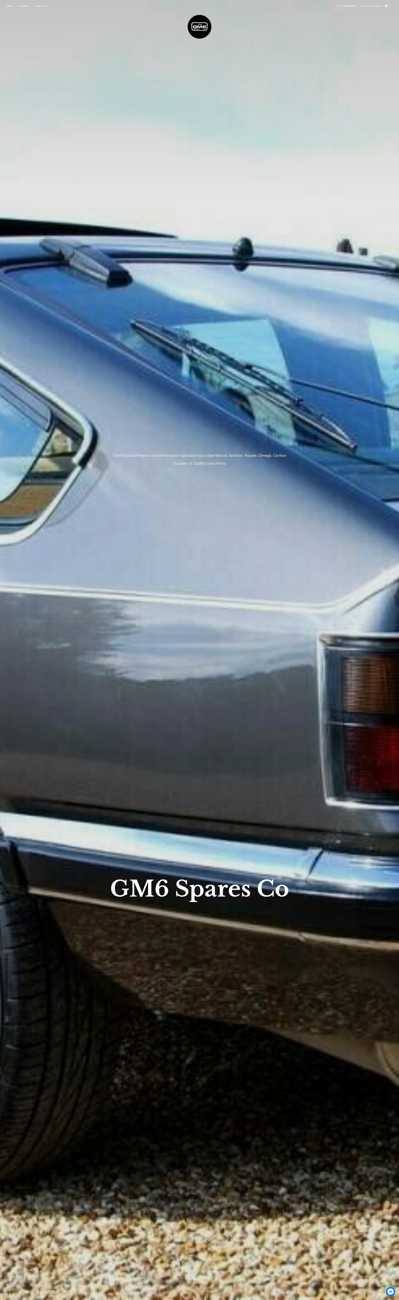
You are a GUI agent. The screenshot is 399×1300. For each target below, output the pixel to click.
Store (9, 5)
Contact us (41, 5)
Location (24, 5)
